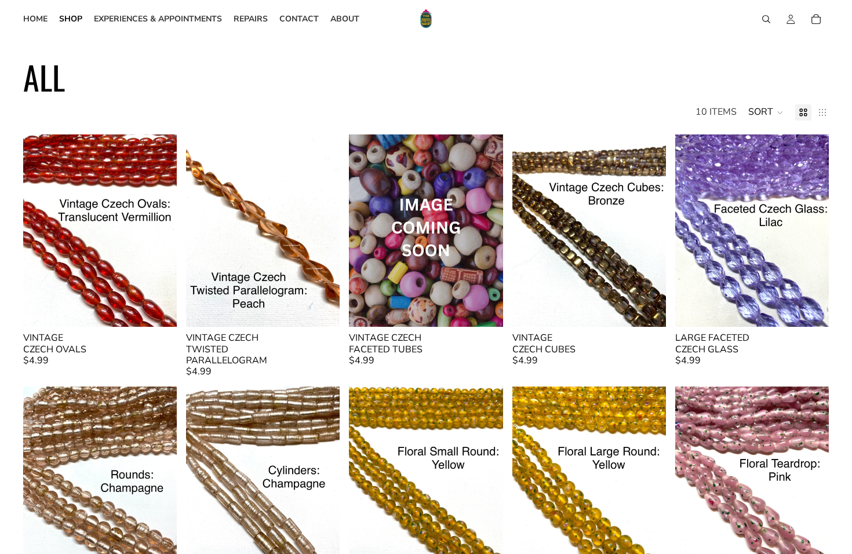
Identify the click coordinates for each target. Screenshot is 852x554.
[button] (766, 112)
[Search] (766, 19)
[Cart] (816, 19)
